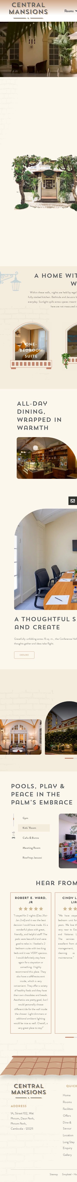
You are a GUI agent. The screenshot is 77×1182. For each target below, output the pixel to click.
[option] (31, 345)
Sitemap (54, 1174)
